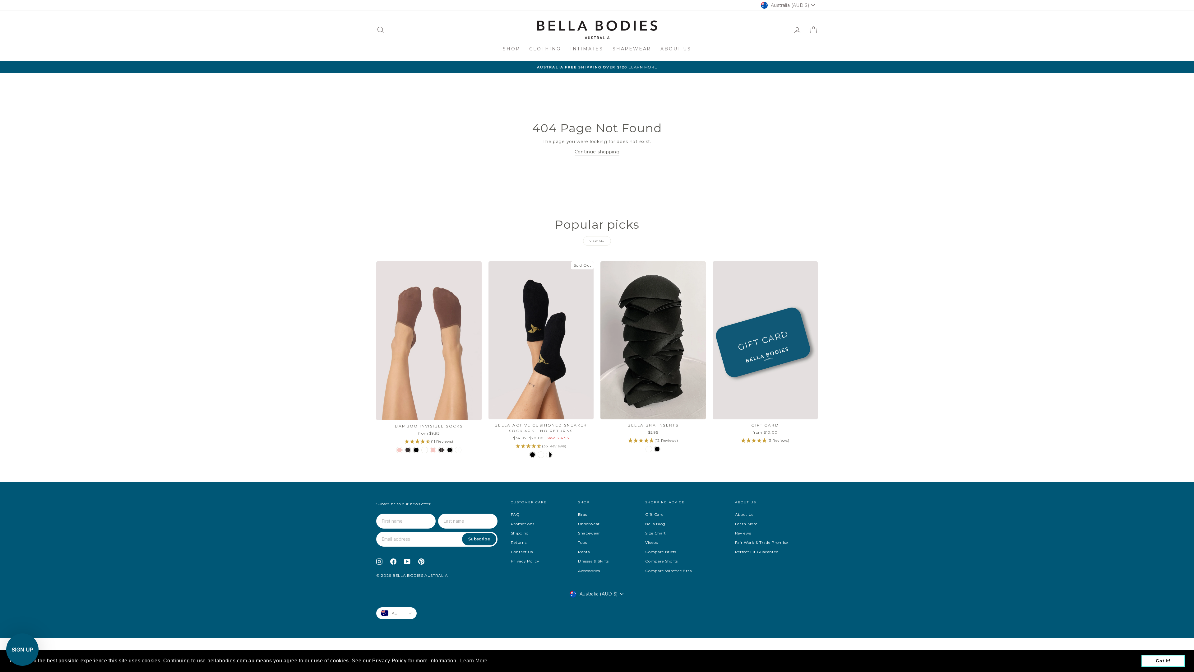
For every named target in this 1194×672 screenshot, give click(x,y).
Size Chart (655, 533)
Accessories (589, 570)
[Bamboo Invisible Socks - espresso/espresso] (441, 450)
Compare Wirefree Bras (668, 570)
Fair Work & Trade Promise (761, 542)
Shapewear (632, 49)
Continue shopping (597, 152)
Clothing (545, 49)
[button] (22, 649)
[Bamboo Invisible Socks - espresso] (408, 450)
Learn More (746, 523)
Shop (511, 49)
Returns (519, 542)
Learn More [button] (474, 660)
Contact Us (522, 551)
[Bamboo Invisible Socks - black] (416, 450)
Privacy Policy (525, 561)
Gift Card (654, 514)
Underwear (589, 523)
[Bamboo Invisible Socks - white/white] (458, 450)
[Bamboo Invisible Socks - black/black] (450, 450)
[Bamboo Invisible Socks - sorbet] (399, 450)
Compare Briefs (660, 551)
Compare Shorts (661, 561)
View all (597, 240)
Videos (651, 542)
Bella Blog (655, 523)
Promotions (523, 523)
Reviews (743, 533)
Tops (582, 542)
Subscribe (479, 538)
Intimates (586, 49)
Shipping (520, 533)
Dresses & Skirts (593, 561)
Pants (584, 551)
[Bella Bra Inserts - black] (657, 449)
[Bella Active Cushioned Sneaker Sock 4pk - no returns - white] (541, 455)
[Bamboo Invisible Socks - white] (425, 450)
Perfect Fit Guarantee (756, 551)
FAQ (515, 514)
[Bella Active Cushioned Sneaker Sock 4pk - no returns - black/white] (549, 455)
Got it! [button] (1163, 660)
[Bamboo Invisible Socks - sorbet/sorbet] (433, 450)
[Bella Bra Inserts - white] (649, 449)
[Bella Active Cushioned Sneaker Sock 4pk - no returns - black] (532, 455)
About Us (675, 49)
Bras (582, 514)
